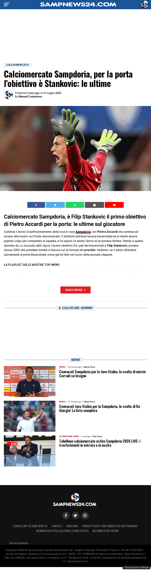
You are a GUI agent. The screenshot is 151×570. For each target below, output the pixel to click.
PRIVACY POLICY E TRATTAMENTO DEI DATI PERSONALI (110, 526)
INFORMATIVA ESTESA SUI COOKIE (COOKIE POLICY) (62, 531)
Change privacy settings (136, 567)
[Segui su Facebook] (66, 515)
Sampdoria (83, 232)
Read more (74, 290)
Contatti (57, 526)
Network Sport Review (105, 531)
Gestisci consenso (18, 543)
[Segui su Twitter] (75, 515)
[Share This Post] (75, 205)
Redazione (72, 526)
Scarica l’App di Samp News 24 (30, 526)
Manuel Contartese (30, 96)
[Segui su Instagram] (85, 515)
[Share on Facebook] (36, 205)
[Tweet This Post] (56, 205)
